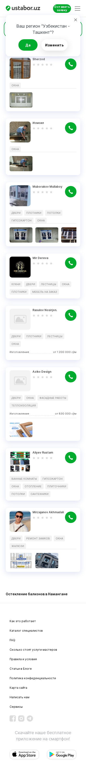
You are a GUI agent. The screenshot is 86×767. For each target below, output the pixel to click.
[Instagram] (21, 718)
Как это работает (23, 621)
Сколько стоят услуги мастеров (33, 649)
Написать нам (19, 697)
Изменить (54, 45)
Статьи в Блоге (21, 668)
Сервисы (16, 706)
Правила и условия (23, 659)
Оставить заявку (62, 8)
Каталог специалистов (26, 630)
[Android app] (61, 754)
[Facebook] (13, 718)
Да (28, 45)
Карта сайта (18, 687)
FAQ (12, 640)
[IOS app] (24, 754)
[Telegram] (30, 718)
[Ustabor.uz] (24, 8)
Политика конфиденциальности (33, 678)
